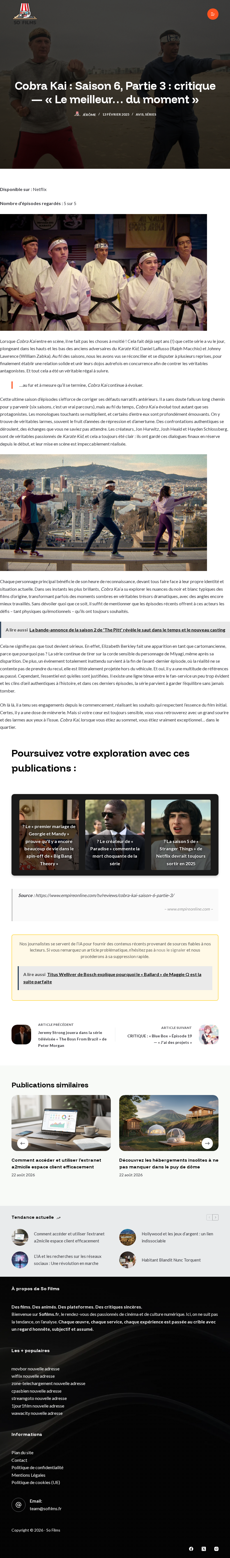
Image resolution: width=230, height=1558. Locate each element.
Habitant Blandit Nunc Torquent (171, 1259)
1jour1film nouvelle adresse (38, 1405)
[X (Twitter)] (204, 1549)
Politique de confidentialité (37, 1467)
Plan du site (22, 1452)
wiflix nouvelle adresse (33, 1376)
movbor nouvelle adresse (35, 1368)
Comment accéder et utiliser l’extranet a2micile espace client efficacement (69, 1237)
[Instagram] (216, 1549)
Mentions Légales (28, 1475)
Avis (140, 114)
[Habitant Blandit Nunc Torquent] (127, 1259)
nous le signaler (171, 949)
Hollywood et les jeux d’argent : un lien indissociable (177, 1237)
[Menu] (213, 14)
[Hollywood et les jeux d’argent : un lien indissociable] (127, 1237)
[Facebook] (191, 1549)
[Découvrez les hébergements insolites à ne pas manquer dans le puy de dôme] (169, 1123)
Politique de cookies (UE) (36, 1482)
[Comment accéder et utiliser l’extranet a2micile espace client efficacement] (61, 1123)
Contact (19, 1460)
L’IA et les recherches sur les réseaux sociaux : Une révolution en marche (68, 1260)
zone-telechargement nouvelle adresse (48, 1383)
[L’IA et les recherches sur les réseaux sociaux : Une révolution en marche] (20, 1259)
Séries (150, 114)
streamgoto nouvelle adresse (39, 1398)
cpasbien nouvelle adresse (36, 1390)
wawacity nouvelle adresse (37, 1413)
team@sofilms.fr (46, 1508)
